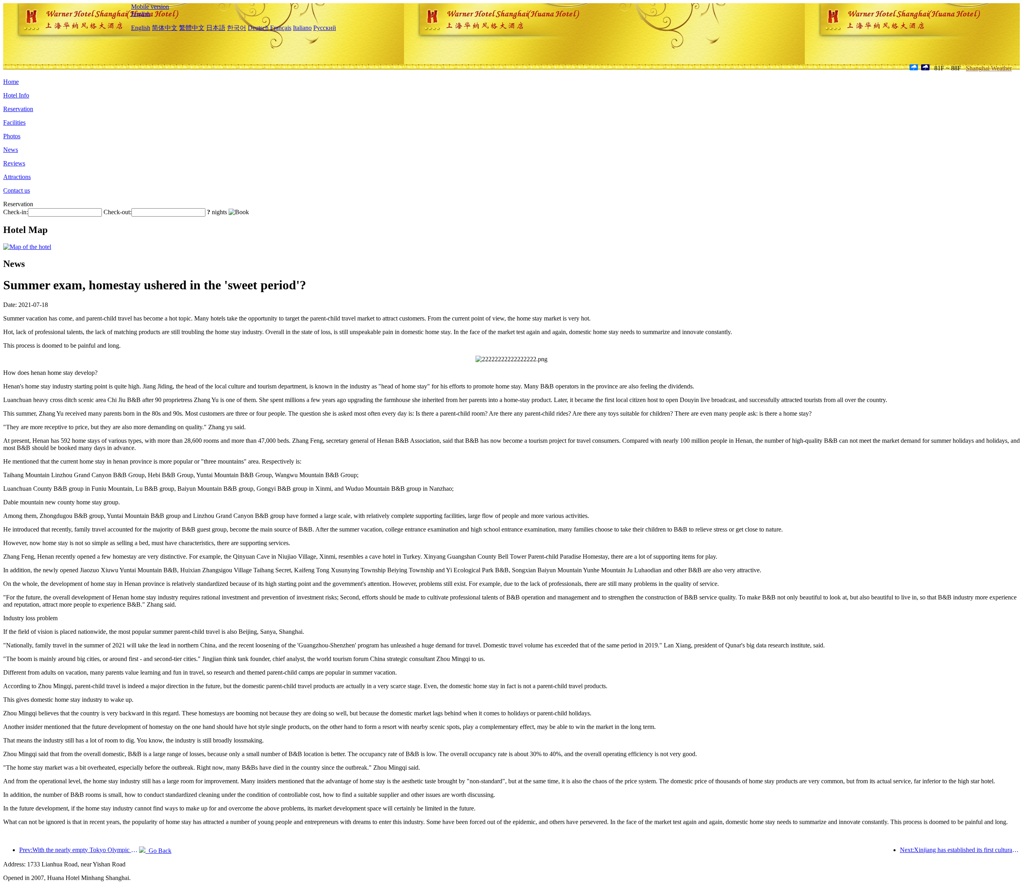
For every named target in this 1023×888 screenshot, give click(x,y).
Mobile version (150, 6)
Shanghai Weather (989, 68)
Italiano (302, 27)
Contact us (16, 190)
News (10, 149)
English (140, 13)
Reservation (18, 109)
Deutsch (258, 27)
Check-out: (117, 212)
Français (280, 27)
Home (11, 81)
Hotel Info (16, 95)
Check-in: (15, 212)
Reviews (14, 163)
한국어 (236, 27)
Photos (11, 136)
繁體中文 (192, 27)
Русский (324, 27)
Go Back (158, 850)
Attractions (17, 176)
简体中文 (164, 27)
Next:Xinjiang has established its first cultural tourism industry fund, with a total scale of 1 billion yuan (960, 849)
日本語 (215, 27)
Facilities (14, 122)
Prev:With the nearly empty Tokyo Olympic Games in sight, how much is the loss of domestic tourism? (79, 849)
